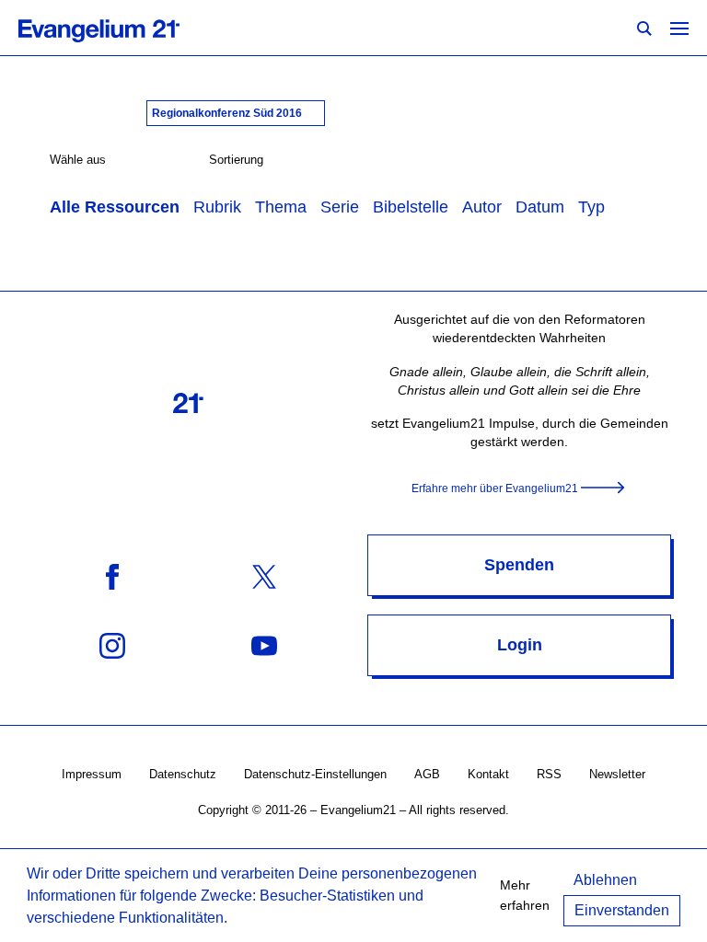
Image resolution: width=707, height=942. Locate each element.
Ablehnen (605, 880)
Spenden (519, 565)
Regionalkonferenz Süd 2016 (228, 113)
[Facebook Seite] (112, 575)
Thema (281, 207)
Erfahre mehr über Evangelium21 (494, 488)
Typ (591, 207)
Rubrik (217, 207)
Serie (339, 207)
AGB (427, 774)
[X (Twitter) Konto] (264, 575)
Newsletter (617, 774)
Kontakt (488, 774)
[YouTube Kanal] (264, 644)
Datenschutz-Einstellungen (315, 774)
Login (519, 645)
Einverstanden (621, 910)
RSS (549, 774)
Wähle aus (78, 160)
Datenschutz (182, 774)
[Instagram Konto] (112, 644)
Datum (540, 207)
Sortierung (236, 160)
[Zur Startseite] (119, 27)
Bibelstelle (410, 207)
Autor (482, 207)
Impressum (92, 774)
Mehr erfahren (525, 895)
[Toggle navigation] (679, 27)
